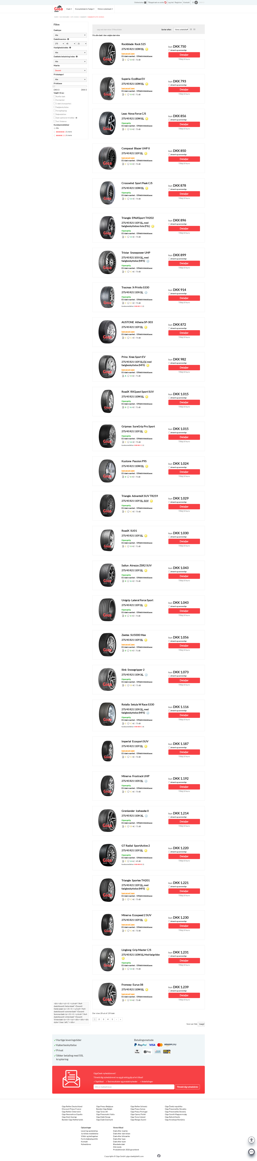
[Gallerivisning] (194, 29)
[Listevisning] (191, 29)
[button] (251, 1139)
